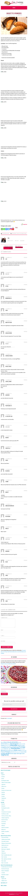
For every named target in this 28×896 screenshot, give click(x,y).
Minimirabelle (8, 298)
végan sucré (21, 753)
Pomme (7, 752)
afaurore (7, 395)
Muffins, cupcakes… (5, 831)
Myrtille (7, 750)
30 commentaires (19, 15)
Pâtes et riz (3, 786)
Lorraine (3, 872)
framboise (16, 747)
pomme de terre (13, 751)
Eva (14, 15)
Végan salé (3, 878)
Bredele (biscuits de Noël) (6, 866)
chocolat (18, 233)
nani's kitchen (8, 322)
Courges (23, 745)
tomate (3, 753)
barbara (7, 551)
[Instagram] (11, 228)
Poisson (3, 752)
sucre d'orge (8, 366)
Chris (6, 460)
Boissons (3, 806)
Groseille (2, 748)
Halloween (6, 748)
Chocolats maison (5, 841)
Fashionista (11, 894)
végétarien (5, 755)
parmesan (22, 750)
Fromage (22, 747)
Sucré (2, 802)
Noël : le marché (4, 862)
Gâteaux (3, 825)
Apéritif (3, 774)
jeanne (6, 481)
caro (6, 310)
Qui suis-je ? (4, 882)
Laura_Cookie (8, 381)
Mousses (3, 750)
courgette (3, 747)
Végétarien (3, 798)
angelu (7, 528)
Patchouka (7, 516)
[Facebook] (6, 228)
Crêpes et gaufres (5, 817)
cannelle (23, 743)
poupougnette (8, 405)
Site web (3, 641)
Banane (8, 743)
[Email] (2, 228)
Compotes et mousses (6, 811)
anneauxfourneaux (9, 506)
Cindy (6, 575)
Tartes (2, 833)
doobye (7, 437)
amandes (15, 742)
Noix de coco (11, 750)
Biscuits (3, 804)
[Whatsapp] (4, 228)
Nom (2, 630)
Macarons (3, 829)
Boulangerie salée (5, 780)
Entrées (3, 776)
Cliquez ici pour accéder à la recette (8, 663)
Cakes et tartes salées (6, 782)
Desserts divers (4, 819)
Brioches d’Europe (5, 868)
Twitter (17, 240)
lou (6, 259)
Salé (2, 773)
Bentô (2, 778)
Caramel (2, 745)
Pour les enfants (4, 837)
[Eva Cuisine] (14, 2)
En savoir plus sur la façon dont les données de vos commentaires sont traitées (13, 652)
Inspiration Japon (5, 874)
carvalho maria (9, 356)
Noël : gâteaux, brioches (6, 858)
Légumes (3, 784)
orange (19, 750)
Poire (25, 750)
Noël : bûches (4, 857)
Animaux (19, 742)
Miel (20, 748)
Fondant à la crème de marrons (9, 248)
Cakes (2, 809)
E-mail (3, 635)
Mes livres (4, 885)
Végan (2, 877)
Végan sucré (4, 880)
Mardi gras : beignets (5, 849)
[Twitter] (9, 228)
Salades (3, 794)
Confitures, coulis (5, 813)
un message (9, 718)
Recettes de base (5, 770)
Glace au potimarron (19, 247)
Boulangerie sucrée (5, 233)
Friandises (3, 823)
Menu (14, 7)
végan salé (16, 753)
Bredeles (20, 743)
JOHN (6, 601)
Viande (2, 800)
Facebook (22, 240)
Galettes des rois (4, 845)
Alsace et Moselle (5, 870)
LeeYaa (6, 286)
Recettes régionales (6, 865)
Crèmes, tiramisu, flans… (6, 815)
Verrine (11, 753)
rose (25, 752)
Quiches (3, 792)
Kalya (6, 562)
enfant (7, 747)
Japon (10, 748)
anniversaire (4, 744)
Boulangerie (14, 233)
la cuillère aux (8, 416)
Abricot (2, 742)
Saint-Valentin (4, 847)
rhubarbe (22, 751)
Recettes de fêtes (6, 835)
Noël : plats (3, 860)
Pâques (3, 851)
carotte (6, 745)
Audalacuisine (8, 333)
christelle (7, 448)
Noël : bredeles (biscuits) (6, 855)
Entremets (3, 821)
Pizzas (2, 788)
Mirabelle (23, 748)
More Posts (10, 240)
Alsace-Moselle (8, 742)
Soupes (3, 796)
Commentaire (4, 617)
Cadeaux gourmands (5, 839)
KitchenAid (22, 233)
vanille (25, 233)
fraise (11, 747)
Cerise (9, 745)
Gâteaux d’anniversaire (6, 843)
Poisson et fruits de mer (6, 790)
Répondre (25, 257)
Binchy (7, 492)
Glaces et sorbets (5, 827)
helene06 (7, 471)
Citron (19, 745)
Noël (15, 750)
